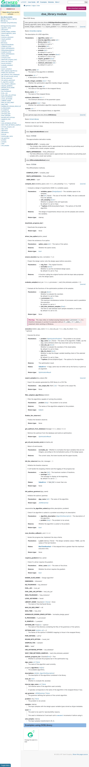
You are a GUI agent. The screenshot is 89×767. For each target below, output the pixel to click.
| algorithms (4, 130)
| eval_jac (3, 134)
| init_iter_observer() (6, 78)
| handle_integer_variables (8, 31)
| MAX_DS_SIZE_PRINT (7, 102)
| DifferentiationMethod (7, 50)
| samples (3, 142)
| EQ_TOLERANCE (6, 91)
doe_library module (6, 17)
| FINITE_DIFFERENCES (7, 48)
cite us (9, 12)
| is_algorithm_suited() (7, 82)
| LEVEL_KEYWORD (6, 99)
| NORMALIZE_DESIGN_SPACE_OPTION (12, 106)
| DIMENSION (5, 89)
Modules (51, 2)
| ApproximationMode (7, 44)
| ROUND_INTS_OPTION (8, 117)
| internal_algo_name (7, 136)
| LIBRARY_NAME (6, 100)
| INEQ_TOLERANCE (6, 97)
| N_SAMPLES (5, 110)
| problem (3, 140)
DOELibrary (4, 42)
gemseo (28, 5)
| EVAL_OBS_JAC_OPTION (8, 95)
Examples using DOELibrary (9, 22)
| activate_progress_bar (8, 127)
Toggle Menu (5, 765)
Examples (43, 2)
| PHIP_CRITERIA (5, 115)
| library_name (5, 35)
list (40, 410)
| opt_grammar (5, 138)
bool (40, 251)
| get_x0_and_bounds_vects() (9, 76)
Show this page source (80, 754)
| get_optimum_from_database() (10, 74)
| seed (2, 143)
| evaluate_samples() (7, 65)
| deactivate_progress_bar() (9, 59)
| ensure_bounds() (6, 63)
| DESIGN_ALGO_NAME (8, 87)
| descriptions (5, 132)
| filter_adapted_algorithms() (9, 71)
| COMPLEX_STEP (6, 46)
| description (4, 29)
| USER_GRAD (5, 56)
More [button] (57, 2)
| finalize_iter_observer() (8, 72)
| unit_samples (5, 145)
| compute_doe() (5, 57)
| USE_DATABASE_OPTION (8, 123)
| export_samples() (6, 69)
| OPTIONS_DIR (5, 112)
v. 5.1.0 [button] (23, 2)
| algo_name (4, 128)
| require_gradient (6, 39)
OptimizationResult (45, 372)
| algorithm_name (6, 28)
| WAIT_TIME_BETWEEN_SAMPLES (11, 125)
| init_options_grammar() (8, 80)
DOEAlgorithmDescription (8, 26)
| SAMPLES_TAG (5, 119)
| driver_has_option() (7, 61)
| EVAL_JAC (4, 93)
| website (3, 41)
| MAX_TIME (4, 104)
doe (38, 5)
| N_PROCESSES (5, 108)
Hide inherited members (76, 8)
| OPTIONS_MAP (5, 113)
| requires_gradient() (6, 85)
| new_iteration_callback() (8, 84)
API (38, 2)
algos (34, 5)
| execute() (4, 67)
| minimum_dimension (7, 37)
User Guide (31, 2)
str (42, 410)
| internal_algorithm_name (8, 33)
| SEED (3, 121)
